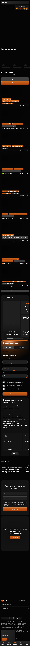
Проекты (9, 644)
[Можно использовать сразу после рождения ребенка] (21, 385)
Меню (27, 644)
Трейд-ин (21, 347)
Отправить (15, 509)
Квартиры (3, 644)
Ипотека (8, 347)
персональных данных (22, 502)
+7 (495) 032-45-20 (24, 600)
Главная (15, 644)
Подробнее (11, 449)
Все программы (15, 351)
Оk (4, 639)
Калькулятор (6, 351)
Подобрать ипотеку (15, 394)
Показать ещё (15, 291)
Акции (21, 644)
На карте (16, 83)
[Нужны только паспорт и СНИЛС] (18, 389)
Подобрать (15, 537)
